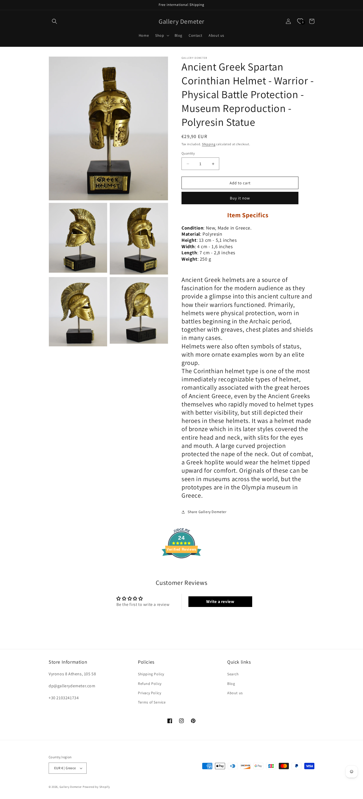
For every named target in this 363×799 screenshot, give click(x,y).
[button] (54, 21)
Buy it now (240, 198)
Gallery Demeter (71, 787)
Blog (231, 683)
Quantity (188, 153)
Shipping (209, 144)
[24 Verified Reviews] (181, 568)
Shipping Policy (151, 674)
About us (235, 692)
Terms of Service (152, 702)
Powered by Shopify (96, 787)
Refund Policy (150, 683)
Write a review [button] (220, 601)
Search (233, 674)
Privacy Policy (149, 692)
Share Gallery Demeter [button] (207, 511)
